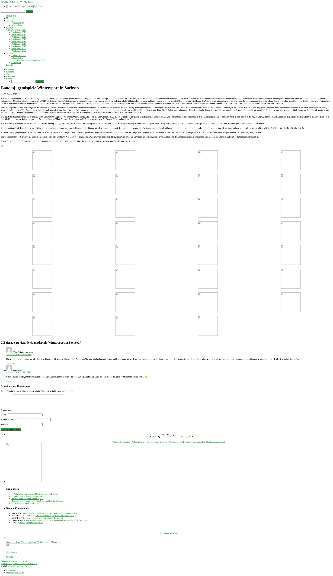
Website (4, 424)
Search (9, 79)
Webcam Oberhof (176, 442)
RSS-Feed (10, 76)
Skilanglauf (16, 62)
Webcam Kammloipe (121, 442)
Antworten (10, 363)
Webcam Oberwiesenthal (157, 442)
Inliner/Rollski (17, 58)
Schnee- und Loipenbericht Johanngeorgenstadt (205, 442)
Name (4, 415)
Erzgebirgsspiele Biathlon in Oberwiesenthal (29, 496)
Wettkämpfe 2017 (18, 41)
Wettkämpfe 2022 (18, 51)
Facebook (10, 72)
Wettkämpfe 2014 (18, 34)
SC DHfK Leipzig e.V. (17, 566)
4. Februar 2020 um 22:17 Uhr (18, 372)
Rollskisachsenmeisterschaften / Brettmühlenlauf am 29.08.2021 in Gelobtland (56, 520)
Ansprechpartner (18, 25)
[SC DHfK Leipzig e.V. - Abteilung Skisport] (20, 2)
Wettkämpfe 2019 (18, 46)
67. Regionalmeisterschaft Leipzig (25, 503)
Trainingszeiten (17, 23)
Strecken (9, 53)
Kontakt (9, 65)
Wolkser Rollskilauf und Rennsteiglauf (27, 498)
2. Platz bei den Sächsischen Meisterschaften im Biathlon (34, 494)
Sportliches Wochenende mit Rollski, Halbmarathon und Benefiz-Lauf (51, 513)
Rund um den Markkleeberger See (31, 60)
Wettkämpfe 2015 (18, 37)
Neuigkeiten (11, 16)
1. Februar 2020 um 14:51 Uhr (18, 354)
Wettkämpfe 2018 (18, 44)
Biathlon (9, 27)
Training (9, 20)
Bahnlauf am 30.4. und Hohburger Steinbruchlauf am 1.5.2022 (37, 501)
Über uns (10, 18)
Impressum (10, 570)
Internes (9, 557)
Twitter (9, 74)
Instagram (10, 69)
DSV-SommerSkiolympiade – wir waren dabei (55, 516)
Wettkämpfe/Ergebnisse (16, 30)
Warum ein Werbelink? (169, 533)
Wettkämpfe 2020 (18, 48)
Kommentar (6, 410)
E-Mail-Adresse (8, 419)
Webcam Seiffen (138, 442)
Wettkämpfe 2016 (18, 39)
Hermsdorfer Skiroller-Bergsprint (49, 518)
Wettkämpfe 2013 (18, 32)
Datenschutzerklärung (15, 573)
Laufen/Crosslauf (18, 55)
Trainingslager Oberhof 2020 (31, 523)
